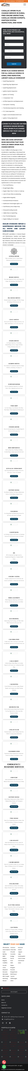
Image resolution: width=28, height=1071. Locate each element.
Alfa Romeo (6, 947)
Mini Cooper (6, 976)
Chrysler (12, 952)
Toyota (12, 976)
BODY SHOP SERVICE (14, 447)
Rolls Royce (13, 974)
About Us (3, 1002)
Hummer (20, 947)
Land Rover (21, 960)
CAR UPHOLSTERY (14, 639)
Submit (14, 64)
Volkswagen (13, 978)
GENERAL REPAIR (14, 256)
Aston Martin (6, 949)
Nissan (5, 980)
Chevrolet (13, 949)
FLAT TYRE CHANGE (14, 905)
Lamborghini (21, 956)
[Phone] (4, 1062)
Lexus (19, 963)
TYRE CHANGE (14, 818)
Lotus (4, 967)
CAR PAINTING (14, 684)
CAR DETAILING (14, 532)
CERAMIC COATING (14, 576)
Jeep (19, 954)
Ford (11, 960)
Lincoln (5, 965)
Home (2, 1000)
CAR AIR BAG (14, 511)
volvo (11, 980)
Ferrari (12, 958)
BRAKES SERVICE (14, 277)
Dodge (12, 956)
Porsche (12, 970)
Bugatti (5, 960)
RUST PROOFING (14, 618)
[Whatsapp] (4, 1067)
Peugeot (12, 967)
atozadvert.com (20, 1069)
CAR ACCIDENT (14, 661)
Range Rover (13, 972)
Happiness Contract (6, 1008)
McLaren (5, 972)
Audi (4, 952)
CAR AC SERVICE (14, 319)
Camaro (12, 947)
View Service (14, 264)
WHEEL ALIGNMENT (14, 597)
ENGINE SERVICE (14, 340)
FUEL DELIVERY (14, 883)
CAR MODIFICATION (14, 751)
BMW (4, 956)
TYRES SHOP (14, 405)
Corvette (12, 954)
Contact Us (4, 1005)
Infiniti (20, 949)
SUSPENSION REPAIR (14, 384)
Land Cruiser (21, 958)
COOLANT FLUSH (14, 729)
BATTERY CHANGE (14, 490)
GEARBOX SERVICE (13, 363)
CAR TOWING (14, 927)
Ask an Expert (14, 992)
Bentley (5, 954)
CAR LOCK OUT (14, 840)
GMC (11, 963)
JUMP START (14, 777)
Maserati (5, 970)
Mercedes (5, 974)
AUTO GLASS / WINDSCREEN (14, 468)
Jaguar (20, 952)
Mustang (5, 978)
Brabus (5, 958)
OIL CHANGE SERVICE (14, 298)
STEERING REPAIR (14, 427)
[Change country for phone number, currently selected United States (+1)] (6, 50)
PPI (14, 553)
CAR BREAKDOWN (14, 862)
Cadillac (5, 963)
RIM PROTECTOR (14, 707)
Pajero (12, 965)
